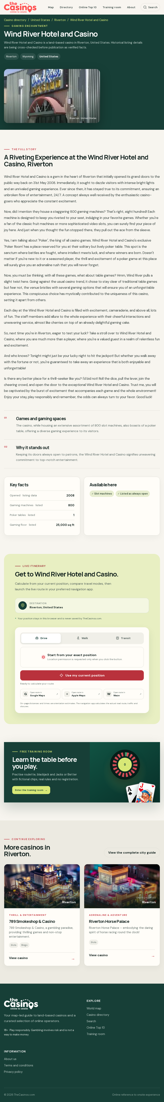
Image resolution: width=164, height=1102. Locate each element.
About (131, 7)
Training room (112, 7)
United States (40, 20)
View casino (42, 958)
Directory (66, 7)
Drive (43, 638)
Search (152, 7)
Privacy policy (13, 1072)
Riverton (60, 20)
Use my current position (85, 675)
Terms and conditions (18, 1065)
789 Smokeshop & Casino (32, 921)
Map (51, 7)
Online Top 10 (88, 7)
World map (94, 1008)
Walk (85, 638)
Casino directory (15, 20)
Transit (126, 638)
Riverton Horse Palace (109, 921)
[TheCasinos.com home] (20, 7)
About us (10, 1059)
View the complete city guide (132, 852)
